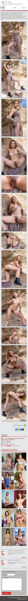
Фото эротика (17, 597)
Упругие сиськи (4, 439)
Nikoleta (8, 441)
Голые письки (11, 438)
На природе (12, 439)
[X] (23, 429)
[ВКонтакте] (16, 429)
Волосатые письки (19, 438)
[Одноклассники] (18, 429)
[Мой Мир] (21, 429)
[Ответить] (24, 557)
